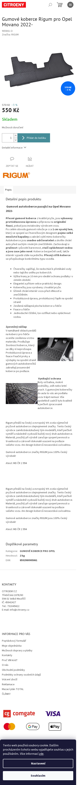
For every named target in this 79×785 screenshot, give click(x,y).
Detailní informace (12, 148)
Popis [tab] (8, 190)
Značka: (10, 35)
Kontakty (7, 655)
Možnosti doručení (12, 127)
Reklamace (8, 684)
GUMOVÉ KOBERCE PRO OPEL (37, 551)
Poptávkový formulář (14, 641)
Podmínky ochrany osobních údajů (21, 675)
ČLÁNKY (6, 694)
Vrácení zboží (9, 679)
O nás (5, 665)
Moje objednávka (11, 646)
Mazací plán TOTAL (13, 689)
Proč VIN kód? (9, 660)
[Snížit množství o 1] (15, 140)
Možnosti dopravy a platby (17, 650)
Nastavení (38, 763)
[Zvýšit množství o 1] (15, 135)
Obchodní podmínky (13, 670)
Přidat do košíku (36, 138)
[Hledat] (50, 5)
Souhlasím (38, 776)
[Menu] (70, 5)
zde (41, 754)
